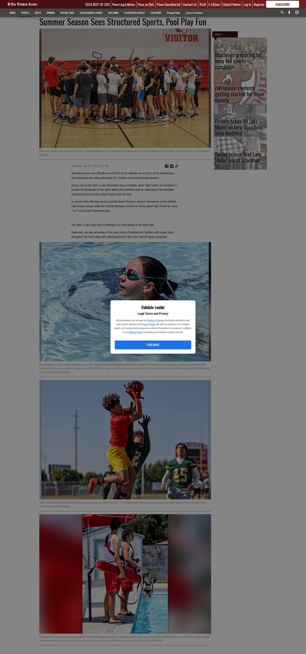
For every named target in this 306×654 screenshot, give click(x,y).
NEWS (13, 13)
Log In (247, 4)
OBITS (38, 13)
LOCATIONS (155, 13)
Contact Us (190, 4)
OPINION (51, 13)
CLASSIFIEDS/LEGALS (134, 13)
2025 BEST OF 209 (97, 4)
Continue (153, 345)
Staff (203, 4)
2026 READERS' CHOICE (91, 13)
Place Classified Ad (168, 4)
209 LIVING (113, 13)
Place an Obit (146, 4)
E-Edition (214, 4)
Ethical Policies (231, 4)
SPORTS (25, 13)
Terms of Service (155, 320)
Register (259, 4)
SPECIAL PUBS (67, 13)
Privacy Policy (148, 324)
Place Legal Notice (123, 4)
